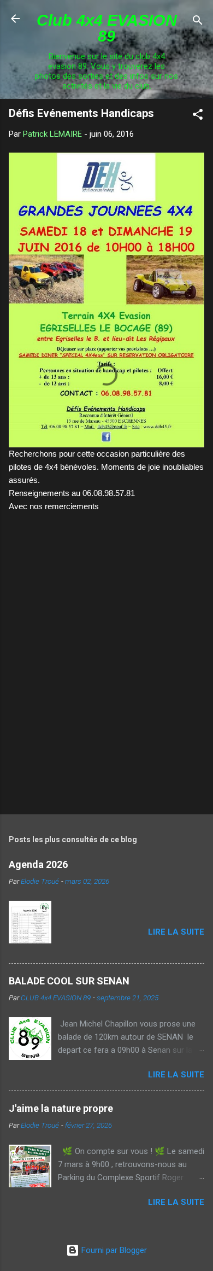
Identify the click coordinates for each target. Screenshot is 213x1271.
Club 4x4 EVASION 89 (107, 28)
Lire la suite (176, 932)
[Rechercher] (197, 22)
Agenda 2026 (38, 864)
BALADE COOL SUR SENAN (69, 981)
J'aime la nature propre (61, 1108)
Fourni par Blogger (113, 1250)
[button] (197, 116)
